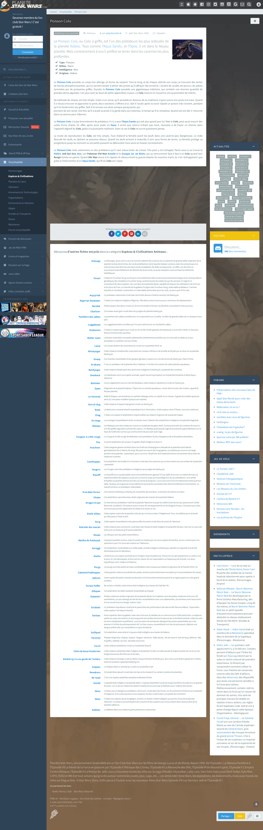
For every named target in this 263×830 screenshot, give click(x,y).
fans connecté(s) (235, 249)
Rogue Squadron (242, 198)
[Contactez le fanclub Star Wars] (242, 4)
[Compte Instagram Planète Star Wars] (208, 4)
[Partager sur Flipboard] (131, 234)
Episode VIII (242, 171)
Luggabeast (94, 324)
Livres (235, 183)
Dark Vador (233, 771)
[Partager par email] (145, 234)
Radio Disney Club (62, 791)
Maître (57, 153)
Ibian (97, 699)
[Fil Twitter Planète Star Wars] (215, 4)
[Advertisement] (128, 195)
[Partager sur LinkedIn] (138, 234)
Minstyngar (94, 351)
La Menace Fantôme (235, 763)
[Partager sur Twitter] (118, 234)
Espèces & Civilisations (20, 176)
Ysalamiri (95, 596)
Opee (133, 46)
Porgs (97, 567)
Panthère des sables (89, 316)
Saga (221, 201)
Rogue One (222, 198)
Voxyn (97, 278)
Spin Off (230, 205)
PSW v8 (54, 798)
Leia (196, 771)
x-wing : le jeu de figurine (230, 432)
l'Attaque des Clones (136, 767)
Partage (225, 816)
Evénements (227, 175)
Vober (235, 629)
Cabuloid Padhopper (89, 572)
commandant (224, 732)
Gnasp (97, 359)
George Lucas (165, 763)
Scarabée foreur (91, 492)
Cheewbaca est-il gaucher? (231, 427)
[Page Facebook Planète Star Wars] (201, 4)
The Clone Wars (244, 209)
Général (249, 718)
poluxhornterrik (113, 33)
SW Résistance (223, 209)
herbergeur (223, 422)
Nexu (97, 691)
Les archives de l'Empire (229, 517)
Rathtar (96, 709)
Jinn (79, 153)
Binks (142, 153)
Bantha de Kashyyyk (89, 540)
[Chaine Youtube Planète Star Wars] (222, 4)
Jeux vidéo (222, 183)
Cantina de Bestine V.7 (228, 498)
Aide (240, 816)
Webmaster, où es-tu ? (228, 407)
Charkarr (95, 311)
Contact (107, 798)
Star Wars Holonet (83, 791)
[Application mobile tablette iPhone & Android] (181, 4)
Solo (218, 205)
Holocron (232, 677)
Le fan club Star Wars (17, 77)
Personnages (15, 170)
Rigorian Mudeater (90, 300)
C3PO (53, 776)
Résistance (14, 224)
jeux (142, 776)
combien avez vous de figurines (233, 417)
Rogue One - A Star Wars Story (79, 780)
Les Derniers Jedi (193, 780)
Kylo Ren (246, 771)
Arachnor (95, 447)
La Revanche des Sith (177, 767)
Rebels (242, 194)
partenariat (14, 299)
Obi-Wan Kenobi (225, 190)
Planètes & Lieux (17, 181)
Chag (97, 415)
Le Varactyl (94, 396)
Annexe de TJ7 (224, 493)
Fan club (243, 175)
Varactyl (95, 637)
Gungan (126, 153)
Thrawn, (238, 736)
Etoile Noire (236, 569)
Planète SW (244, 190)
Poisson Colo (67, 41)
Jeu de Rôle (240, 179)
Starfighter (245, 205)
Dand (242, 629)
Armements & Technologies (23, 192)
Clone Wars (184, 776)
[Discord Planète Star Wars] (228, 4)
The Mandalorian (234, 213)
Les (233, 645)
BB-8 (71, 776)
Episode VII (226, 171)
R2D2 (61, 776)
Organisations (15, 197)
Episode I (245, 156)
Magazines (226, 186)
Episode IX (242, 164)
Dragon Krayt (93, 502)
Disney (185, 763)
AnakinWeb (99, 763)
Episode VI (241, 168)
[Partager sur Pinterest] (125, 234)
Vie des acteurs (234, 220)
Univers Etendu (234, 216)
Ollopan (96, 591)
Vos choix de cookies (90, 798)
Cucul (97, 645)
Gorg (97, 521)
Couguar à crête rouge (88, 436)
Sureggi (96, 548)
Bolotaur (95, 383)
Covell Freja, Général (228, 718)
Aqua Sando (113, 46)
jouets (134, 776)
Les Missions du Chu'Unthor (231, 488)
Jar (132, 153)
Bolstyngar (94, 369)
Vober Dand (223, 629)
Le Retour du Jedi (96, 771)
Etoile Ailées (93, 513)
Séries (232, 201)
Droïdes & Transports (19, 213)
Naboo (75, 46)
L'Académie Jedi (225, 473)
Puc (98, 442)
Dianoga (95, 261)
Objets (11, 208)
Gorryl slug (94, 404)
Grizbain (95, 607)
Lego (149, 776)
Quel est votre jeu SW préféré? (233, 437)
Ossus (230, 655)
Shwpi (96, 535)
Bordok (96, 306)
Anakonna (94, 330)
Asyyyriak (95, 295)
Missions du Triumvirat (229, 483)
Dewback (95, 375)
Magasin (248, 183)
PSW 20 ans (228, 194)
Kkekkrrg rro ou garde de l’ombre (81, 659)
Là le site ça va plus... (228, 412)
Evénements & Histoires (21, 203)
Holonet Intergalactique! (230, 478)
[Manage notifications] (256, 804)
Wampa (96, 425)
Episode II (226, 160)
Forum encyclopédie (19, 229)
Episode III (241, 160)
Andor (220, 156)
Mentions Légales (69, 798)
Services (245, 201)
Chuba (96, 497)
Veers (240, 728)
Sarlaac (96, 615)
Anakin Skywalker (175, 771)
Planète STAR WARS (28, 4)
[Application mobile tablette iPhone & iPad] (188, 4)
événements (223, 776)
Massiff (96, 474)
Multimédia (242, 186)
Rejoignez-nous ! (122, 798)
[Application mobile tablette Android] (195, 4)
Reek (97, 409)
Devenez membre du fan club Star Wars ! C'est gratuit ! (27, 22)
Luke (190, 771)
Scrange (95, 420)
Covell (220, 721)
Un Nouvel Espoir (217, 767)
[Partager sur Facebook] (112, 234)
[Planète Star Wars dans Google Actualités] (235, 4)
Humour (225, 179)
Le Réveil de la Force (77, 767)
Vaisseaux (13, 186)
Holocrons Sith (224, 503)
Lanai (97, 345)
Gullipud (95, 632)
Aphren (96, 577)
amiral (230, 736)
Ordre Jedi (222, 645)
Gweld (96, 683)
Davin (246, 569)
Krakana (95, 364)
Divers (11, 219)
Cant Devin (222, 565)
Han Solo (206, 771)
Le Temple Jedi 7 (226, 468)
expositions (203, 776)
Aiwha (97, 556)
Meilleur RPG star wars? (229, 442)
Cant (252, 569)
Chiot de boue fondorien (87, 651)
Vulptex (96, 667)
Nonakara (95, 672)
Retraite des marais (89, 527)
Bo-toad (96, 677)
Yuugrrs (96, 469)
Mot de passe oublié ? (27, 57)
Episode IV (226, 164)
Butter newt (93, 337)
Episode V (226, 168)
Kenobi (112, 153)
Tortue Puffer (93, 585)
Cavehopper (93, 461)
